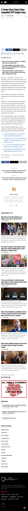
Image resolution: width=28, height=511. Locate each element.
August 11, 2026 (13, 252)
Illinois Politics (5, 447)
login (5, 375)
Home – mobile (14, 494)
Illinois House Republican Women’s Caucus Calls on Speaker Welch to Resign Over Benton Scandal (14, 345)
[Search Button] (26, 2)
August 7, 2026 (12, 286)
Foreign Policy (5, 438)
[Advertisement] (14, 33)
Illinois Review (10, 16)
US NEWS (3, 461)
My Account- (4, 499)
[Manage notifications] (24, 508)
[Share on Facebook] (8, 50)
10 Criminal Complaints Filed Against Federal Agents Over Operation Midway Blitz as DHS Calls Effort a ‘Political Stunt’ (14, 66)
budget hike (7, 155)
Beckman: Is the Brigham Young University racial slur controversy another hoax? (14, 412)
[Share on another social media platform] (23, 50)
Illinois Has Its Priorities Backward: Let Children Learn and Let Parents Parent (14, 62)
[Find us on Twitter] (4, 507)
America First (5, 430)
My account (20, 496)
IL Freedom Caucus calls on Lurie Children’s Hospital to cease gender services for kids (14, 405)
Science (3, 452)
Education (4, 432)
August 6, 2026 (12, 349)
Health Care (4, 441)
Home (2, 6)
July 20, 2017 (18, 16)
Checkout (3, 494)
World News (4, 467)
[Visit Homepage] (16, 2)
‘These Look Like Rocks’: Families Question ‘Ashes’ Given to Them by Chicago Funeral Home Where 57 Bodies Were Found (13, 72)
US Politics (4, 464)
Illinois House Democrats (18, 155)
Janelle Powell (5, 220)
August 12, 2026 (13, 220)
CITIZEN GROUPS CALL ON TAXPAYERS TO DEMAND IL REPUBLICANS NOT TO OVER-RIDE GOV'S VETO (15, 140)
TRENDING (3, 458)
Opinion (3, 450)
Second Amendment (6, 455)
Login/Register (4, 496)
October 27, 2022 (6, 408)
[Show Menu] (2, 2)
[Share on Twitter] (16, 50)
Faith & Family (5, 435)
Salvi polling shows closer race (9, 418)
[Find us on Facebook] (1, 507)
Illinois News (7, 6)
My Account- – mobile (13, 499)
